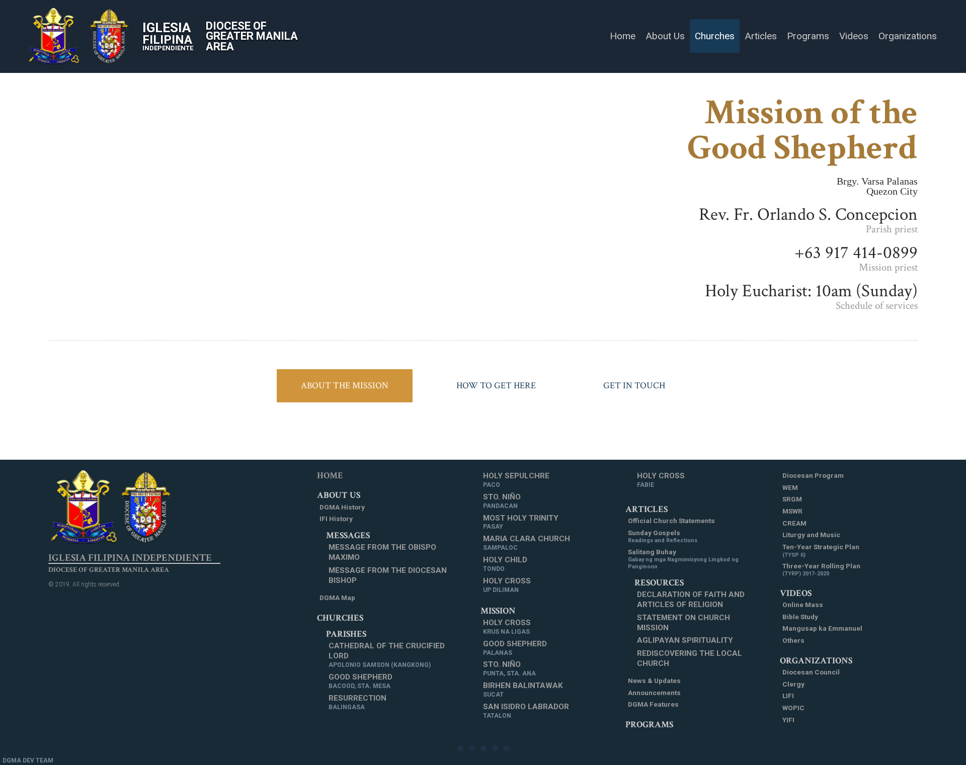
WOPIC (793, 708)
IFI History (336, 519)
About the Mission (344, 385)
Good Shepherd (360, 681)
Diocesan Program (813, 475)
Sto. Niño (502, 500)
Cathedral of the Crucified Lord (387, 654)
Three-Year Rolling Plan (821, 569)
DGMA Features (653, 704)
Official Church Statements (671, 521)
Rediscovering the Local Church (689, 658)
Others (793, 640)
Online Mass (802, 605)
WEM (790, 487)
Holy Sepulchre (516, 479)
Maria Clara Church (526, 542)
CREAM (794, 523)
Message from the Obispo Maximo (382, 552)
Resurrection (357, 702)
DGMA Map (337, 597)
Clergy (793, 684)
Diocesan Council (811, 672)
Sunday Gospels (662, 536)
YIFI (788, 720)
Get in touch (634, 385)
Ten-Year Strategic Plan (820, 550)
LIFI (788, 696)
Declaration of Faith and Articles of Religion (691, 599)
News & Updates (654, 680)
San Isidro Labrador (526, 710)
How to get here (496, 385)
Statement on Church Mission (683, 622)
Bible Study (800, 617)
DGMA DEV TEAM (28, 760)
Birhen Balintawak (523, 689)
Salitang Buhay (683, 559)
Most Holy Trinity (520, 522)
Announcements (654, 693)
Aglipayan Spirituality (685, 640)
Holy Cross (507, 584)
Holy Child (505, 563)
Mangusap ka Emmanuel (822, 628)
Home (330, 475)
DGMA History (342, 507)
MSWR (792, 511)
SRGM (792, 499)
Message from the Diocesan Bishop (388, 575)
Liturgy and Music (811, 535)
